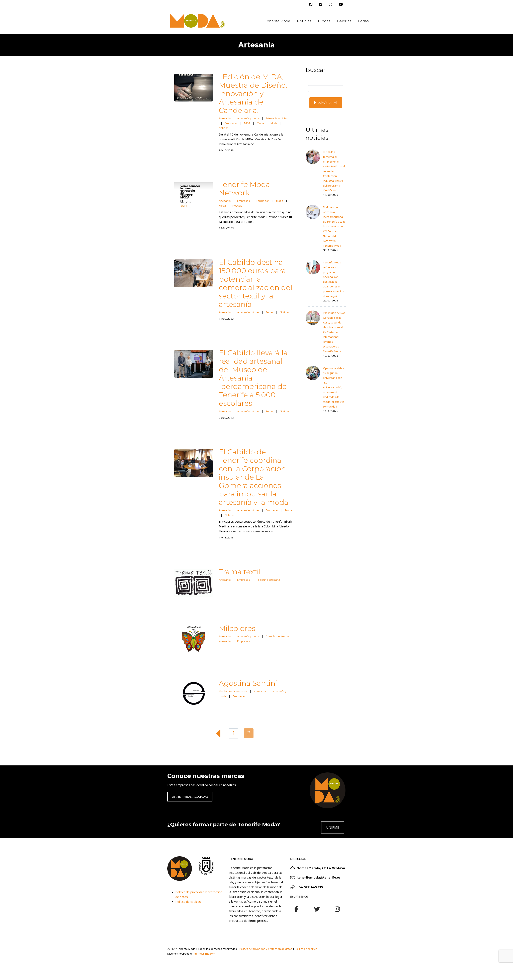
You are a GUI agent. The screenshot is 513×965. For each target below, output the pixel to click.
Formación (263, 201)
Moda (260, 123)
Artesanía (225, 118)
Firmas (324, 21)
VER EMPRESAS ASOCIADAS (190, 796)
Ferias (363, 21)
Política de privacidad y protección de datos (265, 949)
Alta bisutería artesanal (233, 691)
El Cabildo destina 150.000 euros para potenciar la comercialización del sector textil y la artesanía (255, 283)
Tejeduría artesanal (268, 579)
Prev (218, 733)
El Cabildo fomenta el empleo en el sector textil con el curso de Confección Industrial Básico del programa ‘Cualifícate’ (334, 171)
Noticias (304, 21)
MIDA (247, 123)
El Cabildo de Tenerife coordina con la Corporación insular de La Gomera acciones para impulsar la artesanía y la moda (253, 477)
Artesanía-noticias (277, 118)
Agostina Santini (248, 683)
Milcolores (237, 628)
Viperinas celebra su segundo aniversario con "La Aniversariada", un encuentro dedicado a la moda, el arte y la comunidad (333, 387)
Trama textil (240, 571)
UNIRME (332, 827)
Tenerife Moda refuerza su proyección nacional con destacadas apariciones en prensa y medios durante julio (333, 279)
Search (327, 102)
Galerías (344, 21)
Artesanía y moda (248, 118)
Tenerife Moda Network (244, 188)
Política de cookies (188, 902)
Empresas (231, 123)
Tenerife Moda (277, 21)
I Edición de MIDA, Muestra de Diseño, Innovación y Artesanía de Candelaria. (253, 93)
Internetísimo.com (204, 953)
